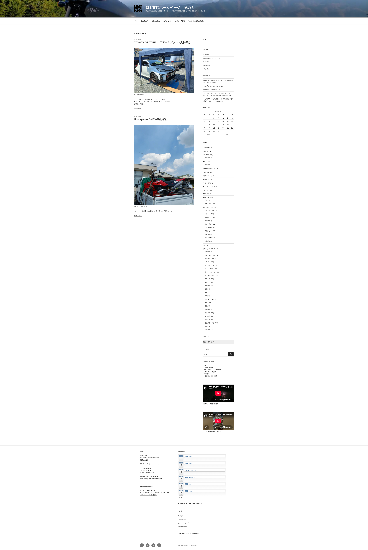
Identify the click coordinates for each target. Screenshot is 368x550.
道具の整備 (208, 237)
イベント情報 (207, 183)
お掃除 (207, 251)
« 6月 (209, 134)
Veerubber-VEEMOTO (209, 168)
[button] (181, 497)
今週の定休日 (207, 65)
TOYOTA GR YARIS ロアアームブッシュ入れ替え (162, 42)
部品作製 (207, 316)
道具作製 (207, 313)
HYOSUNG (206, 154)
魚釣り (207, 241)
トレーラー (206, 190)
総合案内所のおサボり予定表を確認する (190, 503)
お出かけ (207, 214)
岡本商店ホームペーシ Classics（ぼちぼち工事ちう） (156, 492)
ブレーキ (207, 279)
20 (232, 124)
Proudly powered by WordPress (187, 545)
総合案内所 (144, 21)
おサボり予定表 (180, 21)
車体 (206, 302)
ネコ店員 (205, 194)
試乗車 (207, 157)
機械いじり (208, 231)
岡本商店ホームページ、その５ (169, 8)
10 (218, 121)
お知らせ (205, 172)
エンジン (207, 262)
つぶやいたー (207, 176)
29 (209, 131)
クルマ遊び (208, 224)
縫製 (206, 296)
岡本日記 (205, 197)
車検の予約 (206, 86)
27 (232, 128)
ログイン (180, 516)
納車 (206, 292)
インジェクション (210, 255)
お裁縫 (207, 220)
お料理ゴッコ (209, 217)
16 (214, 124)
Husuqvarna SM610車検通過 (150, 119)
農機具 (207, 309)
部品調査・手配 (209, 323)
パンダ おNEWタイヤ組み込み (212, 99)
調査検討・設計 (209, 299)
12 (228, 121)
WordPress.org (182, 526)
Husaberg (206, 151)
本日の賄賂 (206, 54)
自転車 (207, 234)
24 (218, 128)
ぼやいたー (206, 179)
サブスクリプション (209, 186)
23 (214, 128)
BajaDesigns (206, 147)
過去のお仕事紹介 (208, 249)
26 (228, 128)
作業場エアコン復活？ (209, 80)
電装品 (207, 329)
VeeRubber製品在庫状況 (196, 21)
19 (228, 124)
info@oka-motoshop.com (154, 464)
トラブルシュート (210, 275)
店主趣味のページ (208, 207)
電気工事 (207, 326)
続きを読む (138, 108)
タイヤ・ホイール (210, 272)
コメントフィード (183, 523)
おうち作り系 (209, 210)
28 (204, 131)
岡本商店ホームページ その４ (149, 490)
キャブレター (209, 265)
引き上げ (207, 282)
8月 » (227, 134)
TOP (136, 21)
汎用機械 (207, 285)
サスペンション (209, 268)
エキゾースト (209, 258)
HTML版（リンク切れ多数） (148, 495)
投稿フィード (182, 519)
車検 (206, 306)
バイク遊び (208, 227)
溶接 (206, 289)
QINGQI (205, 161)
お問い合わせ (167, 21)
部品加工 (207, 319)
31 (218, 131)
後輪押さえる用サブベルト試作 (212, 58)
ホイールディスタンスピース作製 (213, 93)
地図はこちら (144, 460)
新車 (204, 245)
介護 (206, 200)
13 (232, 121)
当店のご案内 (156, 21)
